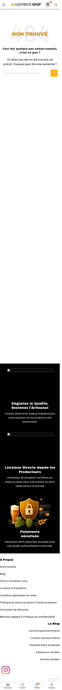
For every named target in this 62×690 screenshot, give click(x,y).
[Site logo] (26, 4)
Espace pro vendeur (48, 652)
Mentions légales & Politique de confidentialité (27, 616)
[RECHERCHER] (54, 73)
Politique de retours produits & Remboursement (28, 602)
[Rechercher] (56, 5)
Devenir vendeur (50, 659)
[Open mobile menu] (4, 5)
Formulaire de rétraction (14, 609)
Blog (2, 574)
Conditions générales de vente (18, 595)
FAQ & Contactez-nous (13, 581)
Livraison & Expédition (13, 588)
